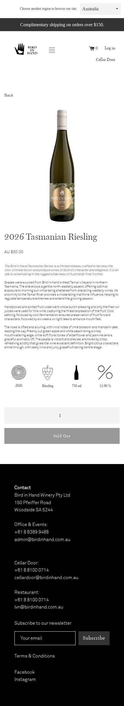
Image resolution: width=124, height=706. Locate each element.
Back (8, 95)
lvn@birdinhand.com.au (38, 607)
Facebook (24, 672)
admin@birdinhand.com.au (42, 539)
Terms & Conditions (34, 656)
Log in (110, 48)
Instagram (25, 679)
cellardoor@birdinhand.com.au (46, 578)
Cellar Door (105, 59)
